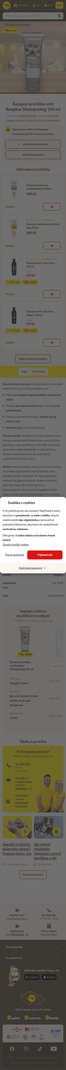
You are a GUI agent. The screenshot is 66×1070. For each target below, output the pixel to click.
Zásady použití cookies (16, 544)
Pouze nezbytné (14, 555)
